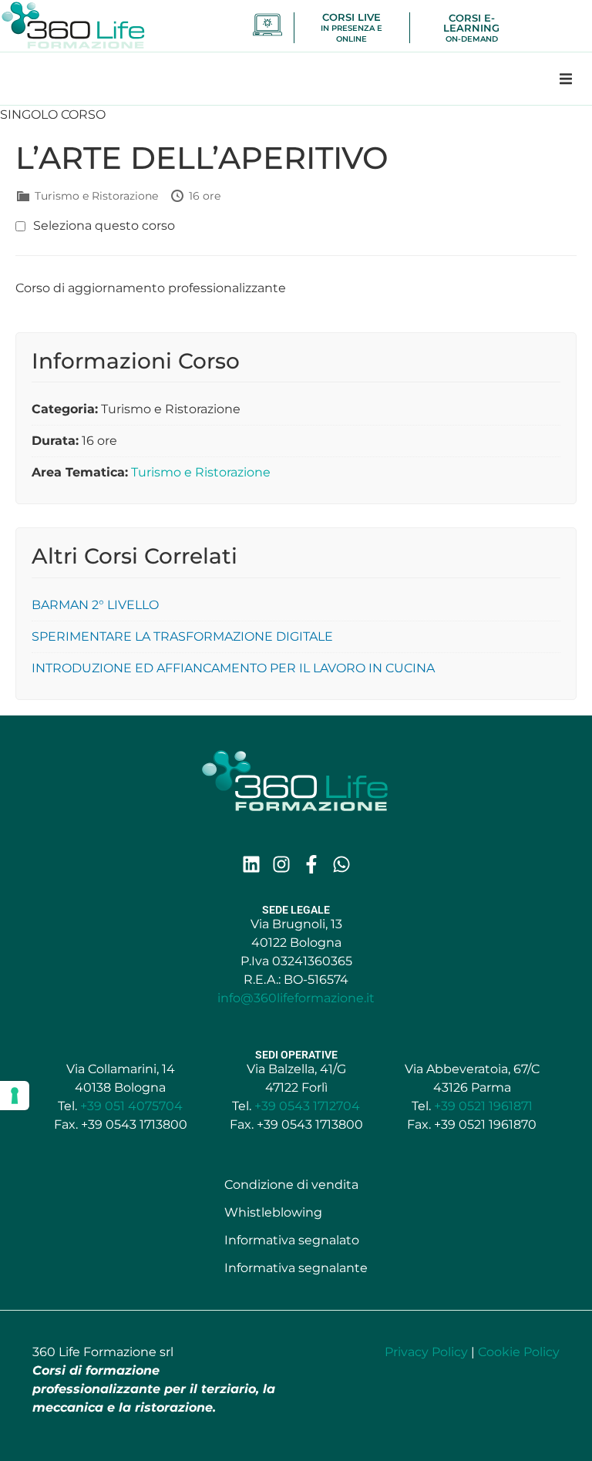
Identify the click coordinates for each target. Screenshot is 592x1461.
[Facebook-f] (311, 864)
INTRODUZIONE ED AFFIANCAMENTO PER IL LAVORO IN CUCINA (233, 668)
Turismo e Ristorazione (201, 472)
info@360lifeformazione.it (296, 998)
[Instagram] (281, 864)
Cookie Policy (519, 1352)
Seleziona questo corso (104, 226)
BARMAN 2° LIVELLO (95, 605)
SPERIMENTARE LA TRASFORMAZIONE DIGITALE (182, 636)
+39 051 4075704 (131, 1106)
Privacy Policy (426, 1352)
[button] (566, 79)
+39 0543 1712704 (307, 1106)
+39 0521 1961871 (483, 1106)
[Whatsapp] (341, 864)
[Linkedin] (251, 864)
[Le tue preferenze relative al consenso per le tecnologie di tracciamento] (14, 1095)
